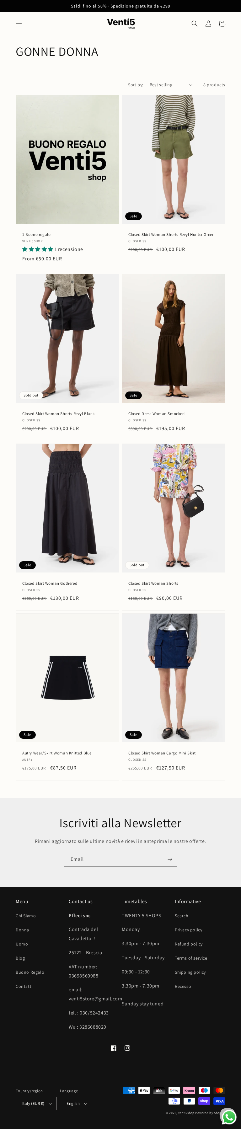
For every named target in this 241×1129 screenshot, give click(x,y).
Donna (22, 930)
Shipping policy (190, 972)
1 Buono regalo (36, 234)
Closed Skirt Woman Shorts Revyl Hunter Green (171, 234)
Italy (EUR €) (33, 1103)
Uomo (22, 944)
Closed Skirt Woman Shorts (153, 583)
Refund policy (189, 944)
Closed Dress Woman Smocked (156, 413)
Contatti (24, 986)
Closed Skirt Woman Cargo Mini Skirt (162, 753)
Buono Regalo (30, 972)
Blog (20, 958)
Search (182, 916)
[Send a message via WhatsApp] (229, 1117)
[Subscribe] (170, 859)
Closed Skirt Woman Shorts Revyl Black (58, 413)
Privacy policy (188, 930)
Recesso (183, 986)
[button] (19, 23)
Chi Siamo (26, 916)
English (73, 1103)
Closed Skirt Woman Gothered (49, 583)
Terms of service (191, 958)
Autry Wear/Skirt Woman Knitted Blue (57, 753)
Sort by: (135, 85)
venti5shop (186, 1113)
